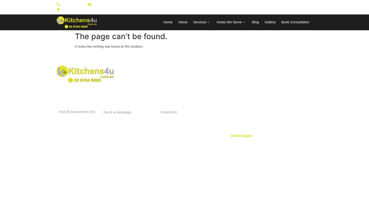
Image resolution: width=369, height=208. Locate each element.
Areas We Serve (229, 22)
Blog (255, 22)
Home (168, 22)
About (182, 22)
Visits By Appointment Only (77, 111)
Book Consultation (295, 22)
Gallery (270, 22)
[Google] (214, 7)
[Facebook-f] (201, 7)
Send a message (117, 112)
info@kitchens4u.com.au (129, 119)
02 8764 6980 (73, 118)
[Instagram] (207, 7)
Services (199, 22)
